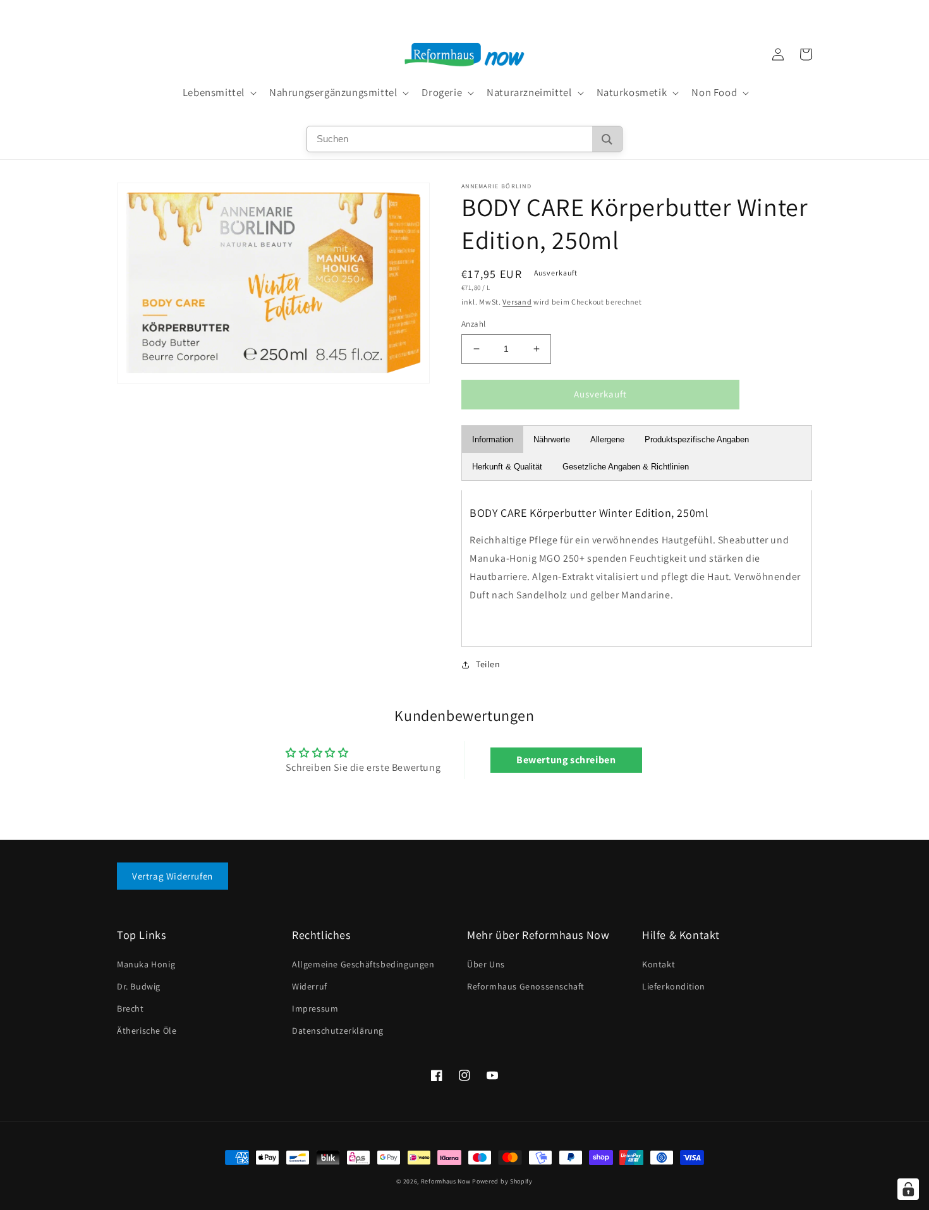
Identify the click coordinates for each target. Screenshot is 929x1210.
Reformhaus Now (446, 1181)
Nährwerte (551, 439)
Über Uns (486, 964)
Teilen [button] (488, 664)
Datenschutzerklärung (338, 1030)
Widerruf (309, 986)
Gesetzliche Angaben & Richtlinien (625, 466)
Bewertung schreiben (566, 759)
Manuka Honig (146, 964)
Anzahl (473, 323)
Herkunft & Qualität (507, 466)
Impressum (315, 1008)
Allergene (607, 439)
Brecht (130, 1008)
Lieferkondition (673, 986)
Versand (516, 301)
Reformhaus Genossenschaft (526, 986)
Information (492, 439)
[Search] (607, 139)
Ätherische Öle (146, 1030)
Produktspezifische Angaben (697, 439)
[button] (218, 92)
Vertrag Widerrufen (172, 876)
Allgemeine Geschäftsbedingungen (363, 964)
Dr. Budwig (139, 986)
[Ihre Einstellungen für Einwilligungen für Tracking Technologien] (908, 1189)
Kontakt (658, 964)
